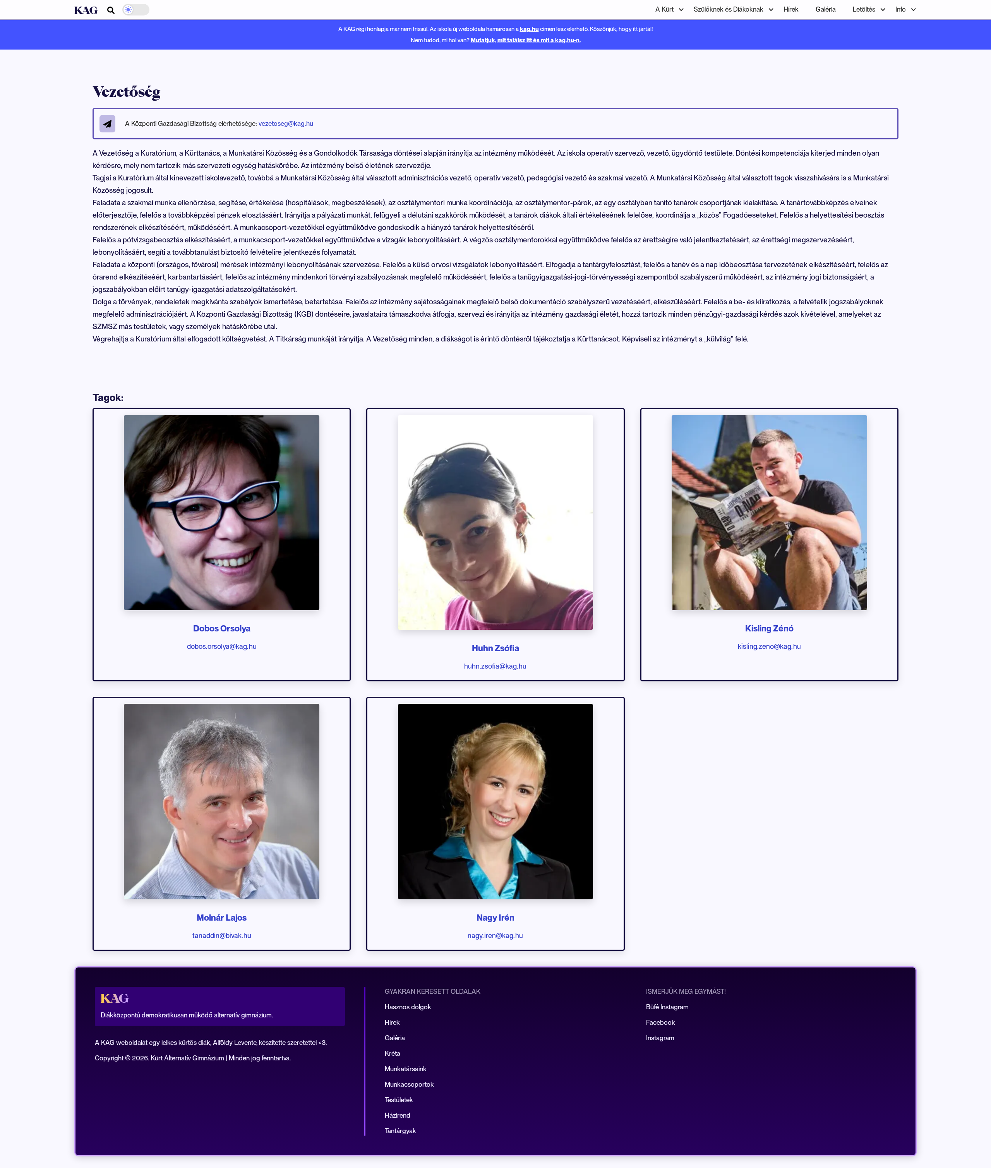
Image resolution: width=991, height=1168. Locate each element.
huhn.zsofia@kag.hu (495, 666)
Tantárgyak (400, 1131)
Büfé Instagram (667, 1007)
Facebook (660, 1022)
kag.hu (529, 29)
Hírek (791, 9)
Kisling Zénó (769, 628)
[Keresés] (111, 10)
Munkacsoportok (409, 1084)
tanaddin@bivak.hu (221, 935)
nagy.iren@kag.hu (495, 935)
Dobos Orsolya (221, 628)
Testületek (399, 1100)
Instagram (660, 1038)
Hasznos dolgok (408, 1007)
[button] (666, 9)
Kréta (392, 1053)
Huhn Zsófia (495, 648)
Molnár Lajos (222, 917)
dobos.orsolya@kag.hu (222, 646)
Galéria (826, 9)
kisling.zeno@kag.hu (769, 646)
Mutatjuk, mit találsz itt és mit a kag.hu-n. (526, 40)
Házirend (397, 1115)
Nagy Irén (495, 917)
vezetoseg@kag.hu (286, 123)
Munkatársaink (406, 1069)
